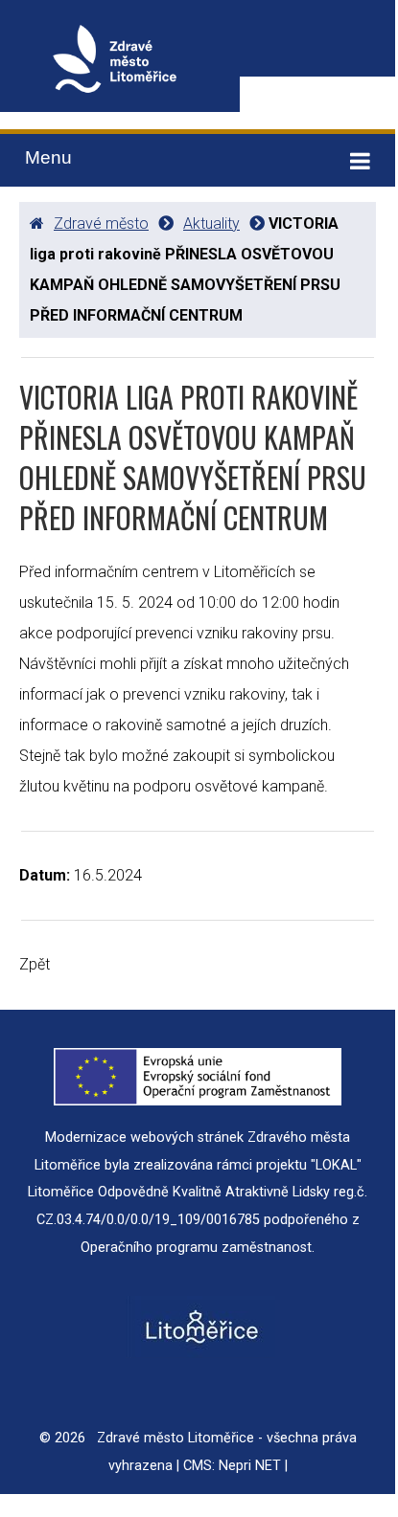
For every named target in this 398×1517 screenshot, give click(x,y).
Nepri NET (250, 1466)
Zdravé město (101, 223)
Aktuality (211, 223)
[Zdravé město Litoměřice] (120, 64)
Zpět (34, 964)
